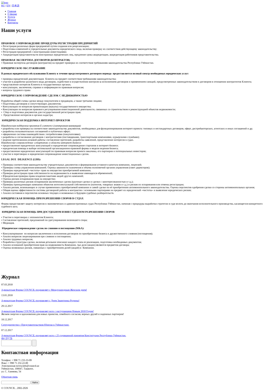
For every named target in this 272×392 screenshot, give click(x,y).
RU (3, 5)
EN (8, 5)
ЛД (7, 338)
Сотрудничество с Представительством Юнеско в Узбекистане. (35, 324)
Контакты (13, 22)
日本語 (15, 5)
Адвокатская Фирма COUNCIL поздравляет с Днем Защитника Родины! (40, 300)
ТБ (10, 338)
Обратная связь (9, 376)
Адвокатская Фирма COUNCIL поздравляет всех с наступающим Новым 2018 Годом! (47, 311)
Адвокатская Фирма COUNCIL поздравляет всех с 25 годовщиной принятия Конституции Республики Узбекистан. (63, 335)
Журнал (12, 19)
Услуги (11, 17)
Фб (3, 338)
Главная (12, 11)
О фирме (12, 14)
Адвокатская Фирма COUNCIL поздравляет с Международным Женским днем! (44, 290)
